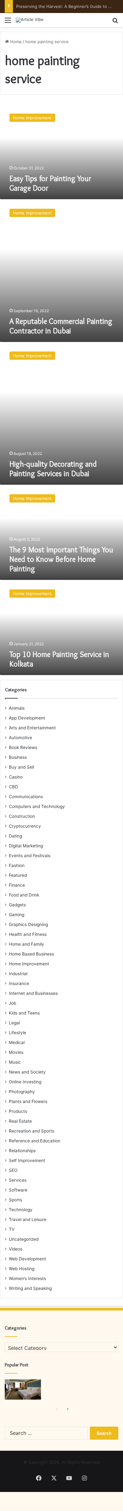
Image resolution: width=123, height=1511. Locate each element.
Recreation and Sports (31, 1130)
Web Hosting (21, 1268)
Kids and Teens (24, 1012)
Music (15, 1062)
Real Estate (20, 1121)
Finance (17, 885)
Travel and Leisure (27, 1219)
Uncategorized (23, 1239)
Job (12, 1003)
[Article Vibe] (30, 20)
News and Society (27, 1071)
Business (18, 757)
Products (18, 1111)
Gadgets (17, 904)
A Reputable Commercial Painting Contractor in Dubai (60, 326)
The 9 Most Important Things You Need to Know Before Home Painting (61, 559)
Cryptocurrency (25, 826)
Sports (15, 1199)
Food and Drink (24, 894)
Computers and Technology (37, 806)
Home (15, 41)
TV (12, 1229)
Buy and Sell (21, 767)
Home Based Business (31, 953)
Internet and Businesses (33, 993)
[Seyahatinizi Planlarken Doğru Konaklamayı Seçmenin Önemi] (23, 1389)
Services (17, 1180)
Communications (26, 796)
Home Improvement (29, 963)
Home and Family (26, 944)
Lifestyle (17, 1032)
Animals (17, 708)
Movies (16, 1052)
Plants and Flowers (28, 1101)
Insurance (19, 983)
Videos (15, 1249)
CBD (13, 786)
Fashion (17, 865)
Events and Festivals (29, 855)
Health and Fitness (28, 934)
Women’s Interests (27, 1278)
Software (18, 1189)
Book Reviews (23, 747)
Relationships (22, 1150)
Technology (20, 1209)
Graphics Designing (28, 924)
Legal (14, 1022)
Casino (16, 776)
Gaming (16, 914)
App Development (27, 717)
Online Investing (25, 1081)
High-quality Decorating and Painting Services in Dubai (53, 468)
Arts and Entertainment (32, 727)
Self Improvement (27, 1160)
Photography (22, 1091)
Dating (15, 835)
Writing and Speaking (30, 1288)
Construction (22, 816)
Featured (18, 875)
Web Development (27, 1258)
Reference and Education (34, 1140)
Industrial (18, 973)
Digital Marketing (26, 845)
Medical (17, 1042)
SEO (13, 1170)
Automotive (20, 737)
